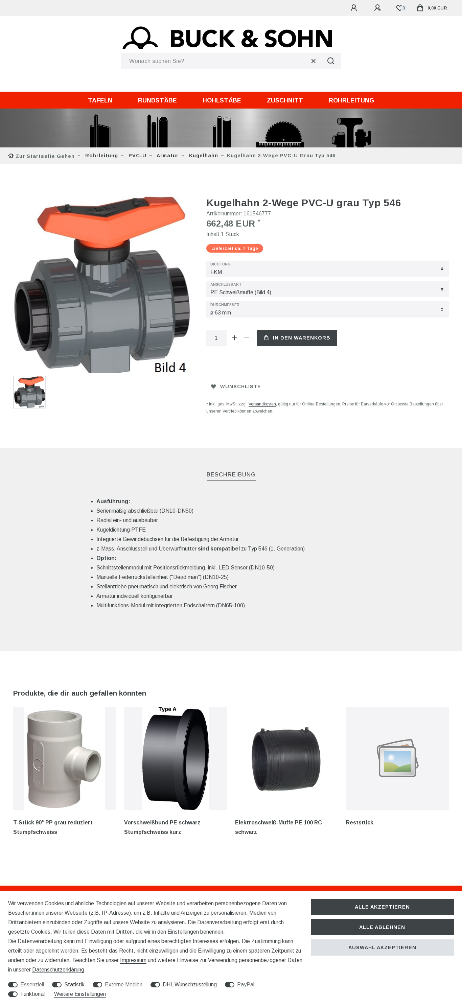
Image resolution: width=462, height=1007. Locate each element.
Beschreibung (231, 474)
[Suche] (331, 61)
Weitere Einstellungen (80, 994)
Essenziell (32, 984)
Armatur (167, 155)
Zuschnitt (285, 100)
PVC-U (136, 155)
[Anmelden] (355, 8)
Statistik (74, 984)
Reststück (359, 822)
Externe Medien (123, 984)
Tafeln (100, 100)
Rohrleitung (351, 100)
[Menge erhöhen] (235, 338)
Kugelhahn (202, 155)
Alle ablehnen (382, 927)
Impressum (133, 960)
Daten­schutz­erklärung (58, 970)
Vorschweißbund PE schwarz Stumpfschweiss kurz (162, 827)
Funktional (32, 994)
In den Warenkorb (301, 338)
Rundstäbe (157, 100)
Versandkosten (262, 404)
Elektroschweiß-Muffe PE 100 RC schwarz (278, 827)
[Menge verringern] (247, 338)
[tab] (231, 475)
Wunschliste (240, 386)
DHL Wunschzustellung (190, 984)
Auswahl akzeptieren (382, 947)
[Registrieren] (378, 8)
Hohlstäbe (222, 100)
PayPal (245, 984)
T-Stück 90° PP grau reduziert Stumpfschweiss (53, 827)
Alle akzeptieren (382, 907)
